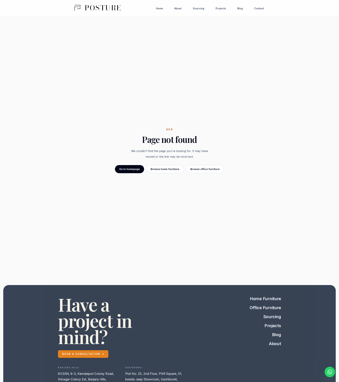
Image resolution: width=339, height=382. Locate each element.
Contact (259, 8)
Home (159, 8)
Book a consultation (81, 353)
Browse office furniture (205, 169)
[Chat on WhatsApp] (330, 373)
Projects (221, 8)
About (178, 8)
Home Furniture (265, 298)
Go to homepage (129, 169)
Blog (240, 8)
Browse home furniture (165, 169)
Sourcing (198, 8)
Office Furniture (265, 307)
